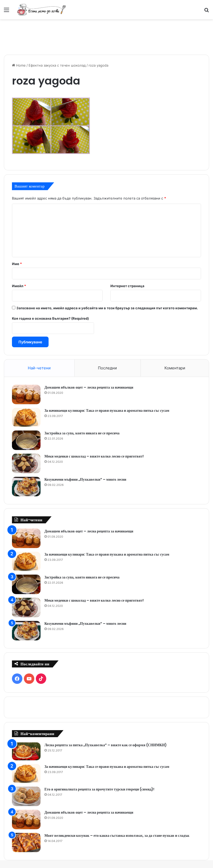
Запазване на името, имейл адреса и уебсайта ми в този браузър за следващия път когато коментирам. (107, 308)
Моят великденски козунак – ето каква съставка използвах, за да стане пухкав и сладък (116, 835)
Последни (107, 367)
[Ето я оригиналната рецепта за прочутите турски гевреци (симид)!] (26, 796)
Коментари (174, 367)
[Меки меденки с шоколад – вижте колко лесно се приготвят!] (26, 463)
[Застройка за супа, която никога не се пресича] (26, 440)
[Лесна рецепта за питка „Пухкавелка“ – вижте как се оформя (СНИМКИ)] (26, 751)
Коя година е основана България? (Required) (50, 318)
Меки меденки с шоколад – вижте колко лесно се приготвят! (94, 456)
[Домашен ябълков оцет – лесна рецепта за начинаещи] (26, 394)
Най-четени (39, 367)
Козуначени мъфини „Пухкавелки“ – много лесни (85, 479)
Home (20, 65)
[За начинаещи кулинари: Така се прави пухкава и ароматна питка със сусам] (26, 417)
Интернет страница (127, 286)
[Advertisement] (106, 36)
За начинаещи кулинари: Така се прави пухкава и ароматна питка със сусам (106, 410)
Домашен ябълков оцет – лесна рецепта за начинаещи (88, 387)
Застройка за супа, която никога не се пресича (81, 433)
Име (17, 264)
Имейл (19, 286)
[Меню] (6, 11)
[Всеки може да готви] (41, 10)
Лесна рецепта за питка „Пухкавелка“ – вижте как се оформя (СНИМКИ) (105, 745)
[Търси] (206, 11)
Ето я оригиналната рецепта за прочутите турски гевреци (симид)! (99, 789)
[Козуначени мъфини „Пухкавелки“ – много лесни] (26, 486)
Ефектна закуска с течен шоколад (57, 65)
